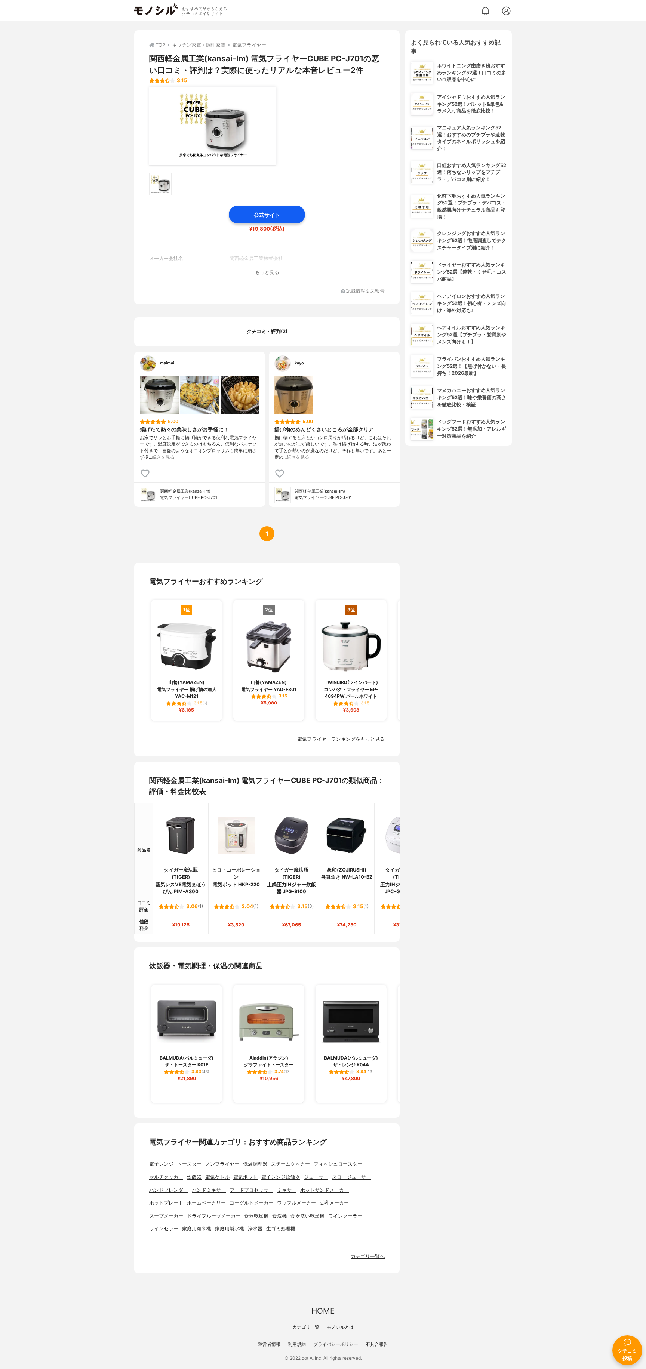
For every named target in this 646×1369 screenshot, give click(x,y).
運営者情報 (269, 1344)
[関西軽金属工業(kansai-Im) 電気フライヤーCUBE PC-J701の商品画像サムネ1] (160, 184)
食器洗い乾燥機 (307, 1216)
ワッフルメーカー (296, 1203)
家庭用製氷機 (229, 1228)
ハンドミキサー (209, 1190)
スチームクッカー (290, 1164)
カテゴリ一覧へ (368, 1256)
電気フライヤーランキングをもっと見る (341, 739)
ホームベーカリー (206, 1203)
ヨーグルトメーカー (251, 1203)
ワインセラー (163, 1228)
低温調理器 (255, 1164)
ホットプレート (166, 1203)
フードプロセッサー (251, 1190)
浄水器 (255, 1228)
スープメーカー (166, 1216)
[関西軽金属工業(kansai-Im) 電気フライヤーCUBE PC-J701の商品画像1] (212, 126)
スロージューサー (351, 1177)
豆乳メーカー (334, 1203)
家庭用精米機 (196, 1228)
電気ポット (245, 1177)
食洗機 (279, 1216)
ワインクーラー (345, 1216)
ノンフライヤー (222, 1164)
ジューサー (316, 1177)
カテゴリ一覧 (305, 1327)
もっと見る (267, 272)
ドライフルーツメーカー (213, 1216)
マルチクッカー (166, 1177)
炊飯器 (194, 1177)
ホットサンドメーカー (324, 1190)
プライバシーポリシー (335, 1344)
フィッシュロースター (338, 1164)
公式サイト (267, 215)
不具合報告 (377, 1344)
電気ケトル (217, 1177)
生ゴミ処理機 (280, 1228)
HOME (323, 1311)
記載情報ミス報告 (365, 291)
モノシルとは (340, 1327)
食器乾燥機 (256, 1216)
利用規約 (297, 1344)
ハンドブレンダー (168, 1190)
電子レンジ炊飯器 (280, 1177)
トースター (189, 1164)
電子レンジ (161, 1164)
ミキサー (286, 1190)
